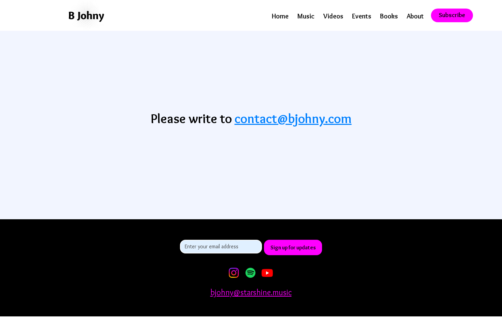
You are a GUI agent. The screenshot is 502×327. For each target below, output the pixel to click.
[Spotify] (250, 272)
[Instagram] (233, 272)
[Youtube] (267, 272)
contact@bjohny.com (293, 118)
